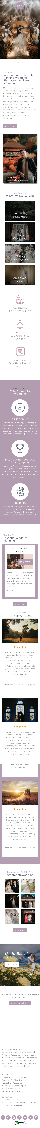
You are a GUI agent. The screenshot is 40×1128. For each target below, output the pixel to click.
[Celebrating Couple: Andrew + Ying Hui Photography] (28, 901)
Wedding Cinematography (14, 1086)
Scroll (20, 56)
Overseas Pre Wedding (12, 1080)
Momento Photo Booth (12, 1091)
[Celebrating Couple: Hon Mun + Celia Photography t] (12, 916)
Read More (10, 126)
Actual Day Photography (13, 1083)
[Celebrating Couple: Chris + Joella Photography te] (12, 901)
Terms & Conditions (20, 1003)
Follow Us (20, 930)
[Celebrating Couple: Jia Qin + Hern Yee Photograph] (12, 886)
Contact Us (12, 964)
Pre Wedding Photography (14, 1077)
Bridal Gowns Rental (11, 1089)
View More (20, 604)
